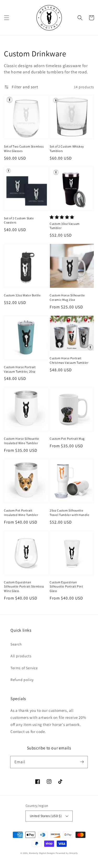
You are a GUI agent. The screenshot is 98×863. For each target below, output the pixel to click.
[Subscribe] (82, 762)
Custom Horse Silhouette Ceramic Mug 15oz (67, 297)
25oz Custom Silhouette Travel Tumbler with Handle (69, 512)
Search (16, 644)
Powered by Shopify (67, 853)
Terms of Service (24, 668)
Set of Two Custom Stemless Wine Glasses (24, 148)
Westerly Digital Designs (42, 853)
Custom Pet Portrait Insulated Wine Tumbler (21, 512)
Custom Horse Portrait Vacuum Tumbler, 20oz (20, 369)
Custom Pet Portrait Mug (67, 439)
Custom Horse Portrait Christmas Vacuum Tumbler (69, 360)
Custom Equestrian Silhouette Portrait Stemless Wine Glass (24, 586)
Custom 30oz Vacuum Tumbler (65, 226)
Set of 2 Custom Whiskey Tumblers (67, 148)
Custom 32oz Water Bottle (22, 295)
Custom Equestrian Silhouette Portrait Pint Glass (66, 586)
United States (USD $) (46, 816)
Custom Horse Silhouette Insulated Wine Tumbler (21, 441)
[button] (6, 18)
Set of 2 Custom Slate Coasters (19, 220)
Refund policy (22, 679)
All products (20, 656)
